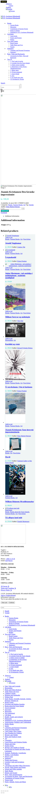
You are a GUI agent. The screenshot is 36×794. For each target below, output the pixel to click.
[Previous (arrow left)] (1, 792)
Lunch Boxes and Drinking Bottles (16, 742)
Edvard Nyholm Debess (24, 348)
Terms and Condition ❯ (8, 588)
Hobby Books (9, 724)
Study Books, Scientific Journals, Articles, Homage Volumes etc (18, 699)
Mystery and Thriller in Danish (14, 747)
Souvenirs (8, 710)
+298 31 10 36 (10, 559)
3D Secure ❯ (5, 586)
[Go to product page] (20, 236)
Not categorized (10, 713)
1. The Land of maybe (16, 61)
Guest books (13, 36)
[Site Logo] (10, 17)
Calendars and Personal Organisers (20, 50)
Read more (8, 510)
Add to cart (5, 211)
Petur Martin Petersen (13, 206)
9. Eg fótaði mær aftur (16, 77)
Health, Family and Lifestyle (14, 717)
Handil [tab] (7, 611)
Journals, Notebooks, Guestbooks (15, 753)
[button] (3, 83)
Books (9, 23)
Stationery (10, 48)
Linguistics (8, 740)
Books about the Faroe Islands (19, 512)
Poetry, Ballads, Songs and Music (15, 782)
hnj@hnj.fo (8, 560)
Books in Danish (15, 30)
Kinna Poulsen (22, 261)
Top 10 (9, 59)
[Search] (20, 86)
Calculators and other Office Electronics (17, 765)
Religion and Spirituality (12, 695)
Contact (11, 677)
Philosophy (8, 719)
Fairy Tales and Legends (12, 686)
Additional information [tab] (12, 216)
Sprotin (31, 205)
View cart (4, 602)
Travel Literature (10, 708)
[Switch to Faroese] (12, 11)
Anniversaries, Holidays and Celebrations (18, 722)
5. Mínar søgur (14, 70)
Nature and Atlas (10, 744)
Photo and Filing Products (13, 690)
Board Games (14, 43)
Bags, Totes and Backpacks (16, 54)
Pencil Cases (9, 756)
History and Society (11, 773)
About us (9, 4)
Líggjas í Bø (21, 247)
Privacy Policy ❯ (6, 590)
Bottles (11, 632)
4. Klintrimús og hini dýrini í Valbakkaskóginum (18, 660)
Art (24, 205)
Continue (11, 602)
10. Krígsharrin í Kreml (17, 79)
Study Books (9, 771)
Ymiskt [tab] (7, 613)
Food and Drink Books (12, 729)
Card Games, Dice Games (13, 731)
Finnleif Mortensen (23, 521)
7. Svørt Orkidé (14, 74)
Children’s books (10, 693)
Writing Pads (9, 697)
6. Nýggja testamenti (16, 72)
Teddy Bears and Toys (16, 45)
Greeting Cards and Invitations (14, 762)
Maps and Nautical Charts (13, 737)
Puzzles (11, 640)
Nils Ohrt (20, 321)
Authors (7, 679)
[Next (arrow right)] (3, 792)
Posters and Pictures (16, 38)
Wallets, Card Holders (12, 755)
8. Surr (12, 75)
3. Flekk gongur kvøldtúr (17, 65)
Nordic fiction (9, 746)
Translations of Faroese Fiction (19, 29)
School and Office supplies (13, 769)
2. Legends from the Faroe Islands (20, 63)
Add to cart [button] (8, 237)
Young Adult (9, 780)
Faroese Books (14, 25)
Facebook (4, 213)
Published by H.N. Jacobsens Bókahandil (21, 32)
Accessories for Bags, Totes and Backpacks (18, 776)
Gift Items (10, 34)
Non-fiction (26, 239)
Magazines (13, 27)
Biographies (9, 340)
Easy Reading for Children (13, 733)
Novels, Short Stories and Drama (15, 767)
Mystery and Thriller (11, 735)
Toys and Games (12, 41)
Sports (7, 726)
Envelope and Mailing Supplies (15, 704)
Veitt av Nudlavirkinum (8, 595)
